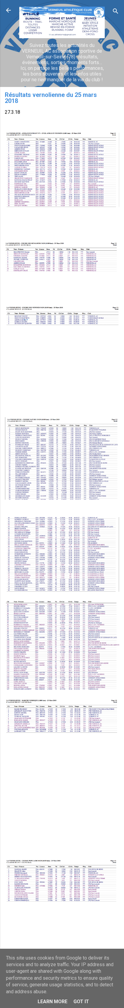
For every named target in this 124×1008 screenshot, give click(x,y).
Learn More (52, 1001)
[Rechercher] (115, 12)
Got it (81, 1001)
